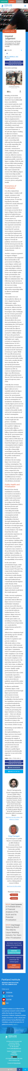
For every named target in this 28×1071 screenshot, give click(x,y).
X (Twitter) (9, 996)
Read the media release (15, 61)
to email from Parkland (14, 951)
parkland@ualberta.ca (15, 1048)
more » (15, 1024)
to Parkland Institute (13, 966)
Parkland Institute (7, 5)
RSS (7, 1003)
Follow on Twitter (14, 819)
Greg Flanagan (14, 836)
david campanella (10, 56)
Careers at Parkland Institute (14, 1051)
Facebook (9, 992)
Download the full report (14, 64)
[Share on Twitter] (25, 1069)
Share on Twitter (14, 771)
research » (7, 31)
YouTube (9, 999)
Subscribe (4, 1)
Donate (12, 1)
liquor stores (14, 894)
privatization (14, 898)
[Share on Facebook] (19, 1069)
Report (12, 31)
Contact (20, 1)
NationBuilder (17, 1063)
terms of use (16, 1060)
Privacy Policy (14, 1054)
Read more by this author (13, 817)
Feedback (14, 1052)
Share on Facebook (14, 767)
